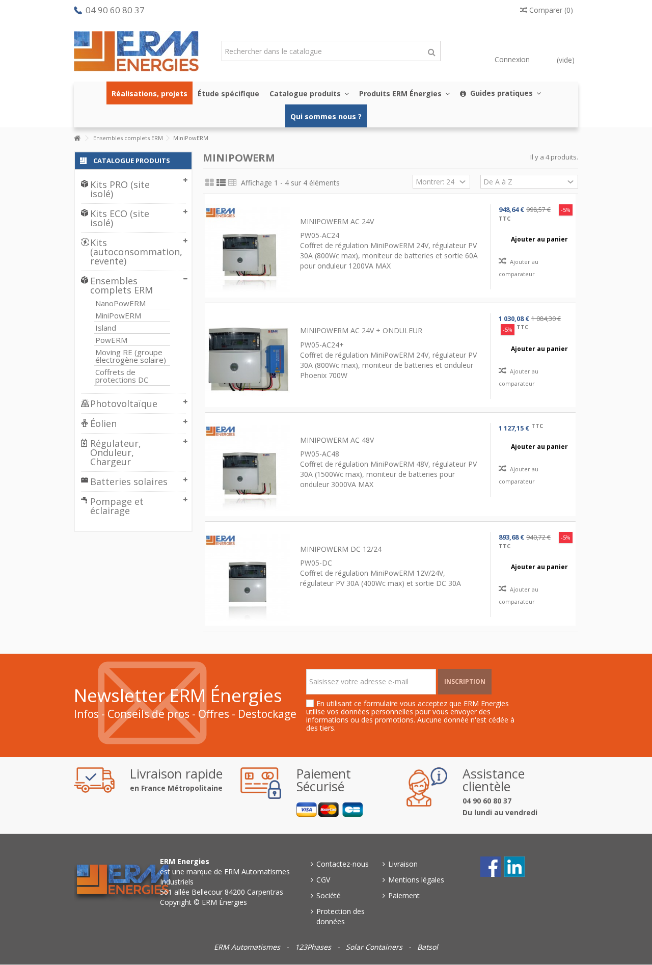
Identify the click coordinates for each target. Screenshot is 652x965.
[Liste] (221, 183)
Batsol (427, 947)
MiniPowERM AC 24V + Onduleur (361, 330)
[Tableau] (232, 183)
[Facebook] (488, 864)
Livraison (403, 864)
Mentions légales (416, 879)
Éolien (103, 423)
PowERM (111, 340)
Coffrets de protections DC (121, 376)
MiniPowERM (118, 315)
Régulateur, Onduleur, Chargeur (115, 452)
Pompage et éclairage (117, 506)
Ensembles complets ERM (121, 285)
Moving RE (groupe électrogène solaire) (130, 356)
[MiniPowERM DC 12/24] (247, 577)
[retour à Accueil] (77, 138)
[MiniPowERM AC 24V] (247, 249)
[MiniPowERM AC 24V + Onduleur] (247, 358)
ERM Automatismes (248, 947)
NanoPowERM (120, 303)
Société (328, 895)
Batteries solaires (129, 481)
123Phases (314, 947)
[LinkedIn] (512, 864)
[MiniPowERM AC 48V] (247, 468)
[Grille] (209, 183)
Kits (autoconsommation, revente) (130, 251)
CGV (323, 879)
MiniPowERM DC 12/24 (341, 549)
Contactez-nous (342, 864)
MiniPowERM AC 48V (337, 440)
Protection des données (340, 916)
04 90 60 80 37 (115, 10)
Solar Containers (375, 947)
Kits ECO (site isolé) (119, 218)
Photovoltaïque (123, 403)
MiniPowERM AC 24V (337, 221)
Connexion (511, 59)
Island (105, 328)
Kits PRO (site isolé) (120, 189)
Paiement (404, 895)
